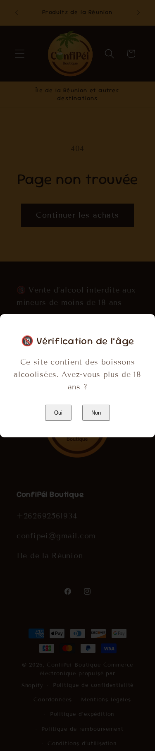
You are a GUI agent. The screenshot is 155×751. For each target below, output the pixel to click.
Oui (58, 413)
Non (96, 413)
